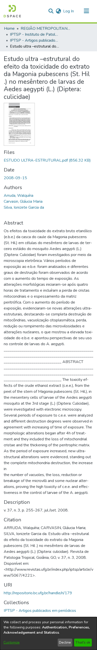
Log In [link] (68, 11)
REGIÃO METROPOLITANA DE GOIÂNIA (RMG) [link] (45, 28)
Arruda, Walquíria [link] (18, 195)
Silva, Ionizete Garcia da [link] (24, 207)
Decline (65, 642)
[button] (12, 11)
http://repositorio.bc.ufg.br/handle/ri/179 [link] (38, 593)
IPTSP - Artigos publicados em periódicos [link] (35, 40)
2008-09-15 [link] (15, 178)
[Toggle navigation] (86, 11)
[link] (47, 160)
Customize (11, 642)
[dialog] (48, 633)
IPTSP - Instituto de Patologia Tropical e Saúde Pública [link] (35, 34)
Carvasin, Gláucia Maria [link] (23, 201)
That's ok (82, 642)
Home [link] (9, 28)
